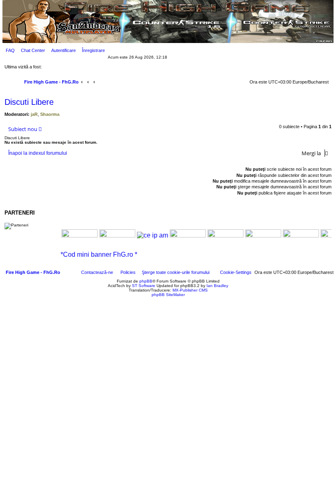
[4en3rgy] (182, 235)
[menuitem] (8, 50)
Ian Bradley (217, 285)
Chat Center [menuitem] (33, 50)
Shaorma (49, 114)
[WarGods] (220, 235)
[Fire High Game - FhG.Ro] (168, 22)
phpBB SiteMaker (168, 294)
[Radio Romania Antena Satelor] (112, 235)
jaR (34, 114)
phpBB (145, 281)
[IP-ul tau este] (147, 235)
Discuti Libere (29, 101)
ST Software (143, 285)
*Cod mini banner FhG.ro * (104, 254)
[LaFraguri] (295, 235)
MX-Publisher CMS (190, 290)
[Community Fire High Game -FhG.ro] (74, 236)
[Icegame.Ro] (258, 235)
